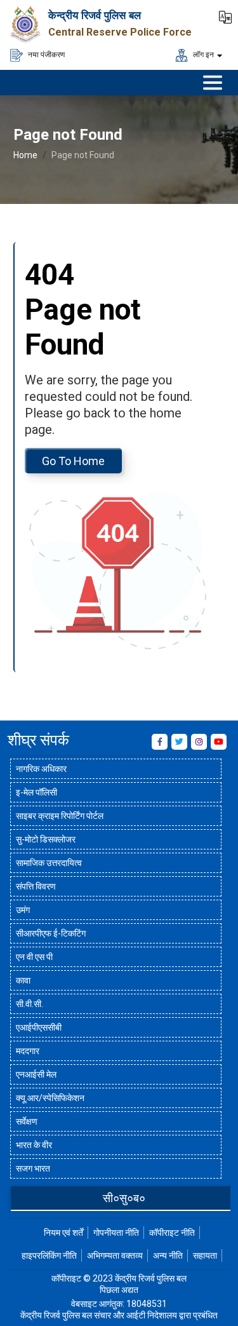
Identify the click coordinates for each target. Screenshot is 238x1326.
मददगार (27, 1051)
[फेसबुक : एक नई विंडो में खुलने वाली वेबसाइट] (160, 742)
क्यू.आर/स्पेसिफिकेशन (50, 1098)
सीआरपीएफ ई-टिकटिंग (51, 933)
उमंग (23, 910)
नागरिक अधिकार (41, 769)
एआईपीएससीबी (39, 1027)
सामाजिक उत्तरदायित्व (49, 863)
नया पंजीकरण (45, 54)
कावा (23, 980)
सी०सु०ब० (124, 1198)
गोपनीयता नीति (116, 1233)
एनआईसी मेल (36, 1074)
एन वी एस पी (34, 957)
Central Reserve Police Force (120, 32)
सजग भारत (33, 1168)
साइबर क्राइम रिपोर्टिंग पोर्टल (59, 816)
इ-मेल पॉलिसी (36, 792)
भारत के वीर (34, 1145)
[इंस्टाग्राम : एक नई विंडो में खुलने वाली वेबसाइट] (199, 742)
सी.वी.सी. (29, 1004)
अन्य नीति (168, 1255)
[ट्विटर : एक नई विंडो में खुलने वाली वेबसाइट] (179, 742)
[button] (225, 16)
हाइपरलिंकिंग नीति (49, 1255)
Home (25, 155)
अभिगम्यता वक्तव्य (115, 1255)
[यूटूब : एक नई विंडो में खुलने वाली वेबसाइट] (219, 742)
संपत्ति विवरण (36, 886)
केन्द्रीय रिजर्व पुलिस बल (94, 15)
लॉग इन (202, 54)
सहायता (205, 1255)
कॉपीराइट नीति (172, 1233)
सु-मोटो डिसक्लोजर (46, 839)
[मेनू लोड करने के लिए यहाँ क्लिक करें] (212, 82)
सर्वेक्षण (26, 1121)
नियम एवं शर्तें (63, 1233)
